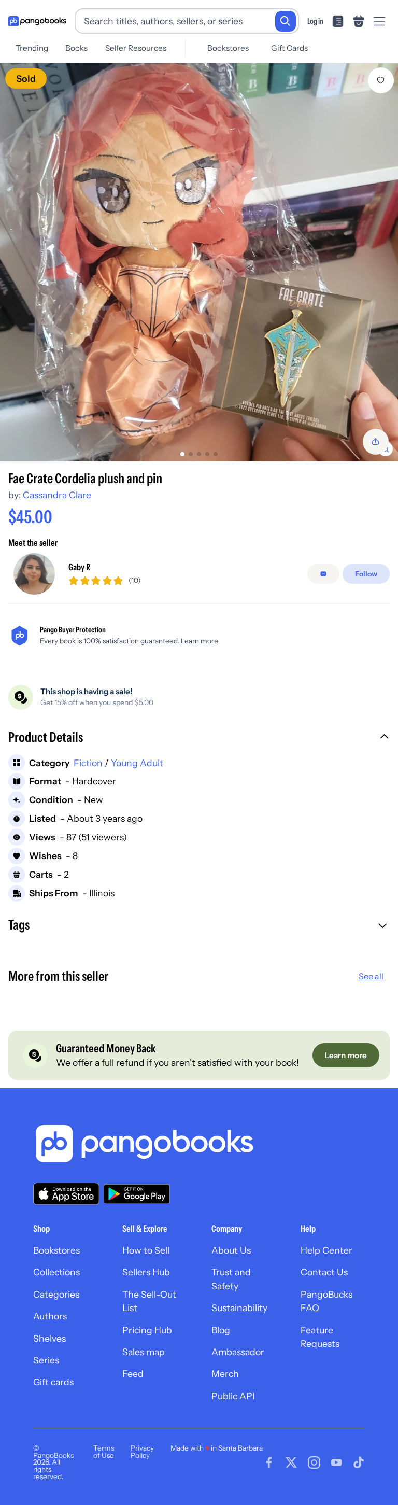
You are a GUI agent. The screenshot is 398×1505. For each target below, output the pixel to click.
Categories (56, 1294)
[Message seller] (323, 574)
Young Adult (137, 762)
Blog (220, 1330)
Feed (133, 1373)
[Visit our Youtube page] (336, 1462)
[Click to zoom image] (199, 262)
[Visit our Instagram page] (314, 1462)
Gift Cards (289, 48)
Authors (50, 1316)
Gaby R (79, 566)
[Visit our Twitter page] (291, 1462)
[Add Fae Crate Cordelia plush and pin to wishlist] (381, 80)
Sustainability (239, 1307)
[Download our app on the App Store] (66, 1194)
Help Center (326, 1250)
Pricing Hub (147, 1330)
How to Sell (145, 1250)
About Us (231, 1250)
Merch (225, 1373)
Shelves (49, 1338)
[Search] (285, 21)
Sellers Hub (146, 1272)
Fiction (88, 762)
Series (46, 1360)
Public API (232, 1395)
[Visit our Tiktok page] (358, 1462)
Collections (56, 1272)
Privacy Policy (142, 1451)
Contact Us (324, 1272)
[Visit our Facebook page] (269, 1462)
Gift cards (53, 1381)
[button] (199, 738)
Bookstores (228, 48)
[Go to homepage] (37, 21)
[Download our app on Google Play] (137, 1194)
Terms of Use (103, 1451)
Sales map (143, 1351)
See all (371, 976)
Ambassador (237, 1351)
